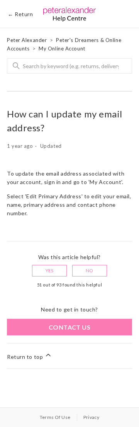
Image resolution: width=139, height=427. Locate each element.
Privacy (91, 417)
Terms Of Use (55, 417)
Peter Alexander (27, 40)
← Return (20, 14)
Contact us (69, 327)
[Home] (69, 14)
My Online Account (62, 48)
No (89, 270)
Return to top (25, 356)
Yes (50, 270)
